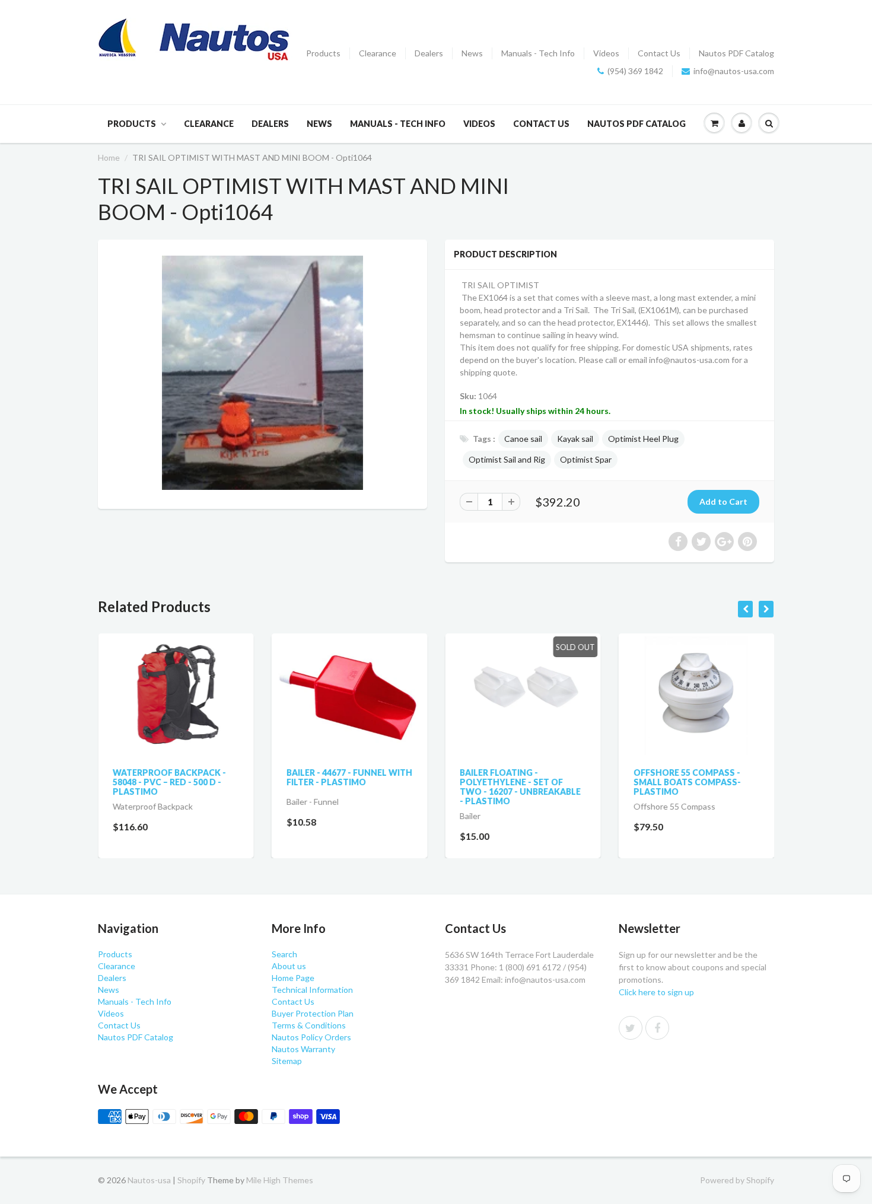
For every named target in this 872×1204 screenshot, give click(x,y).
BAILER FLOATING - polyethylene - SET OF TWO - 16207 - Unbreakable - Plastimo (520, 786)
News (472, 53)
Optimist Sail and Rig (507, 459)
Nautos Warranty (303, 1049)
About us (289, 966)
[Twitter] (630, 1028)
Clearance (377, 53)
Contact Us (659, 53)
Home (109, 157)
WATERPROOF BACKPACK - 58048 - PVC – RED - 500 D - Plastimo (169, 782)
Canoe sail (523, 439)
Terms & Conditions (309, 1025)
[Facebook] (657, 1028)
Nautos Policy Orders (311, 1037)
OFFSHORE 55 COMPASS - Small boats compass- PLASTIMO (687, 782)
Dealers (429, 53)
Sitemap (287, 1061)
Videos (606, 53)
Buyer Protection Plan (313, 1013)
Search (284, 954)
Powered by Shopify (737, 1180)
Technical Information (312, 990)
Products (323, 53)
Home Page (293, 978)
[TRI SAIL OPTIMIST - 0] (262, 372)
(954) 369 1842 (635, 71)
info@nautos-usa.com (733, 71)
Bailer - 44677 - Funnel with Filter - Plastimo (349, 777)
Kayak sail (575, 439)
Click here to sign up (656, 992)
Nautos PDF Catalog (736, 53)
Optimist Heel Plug (643, 439)
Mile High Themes (279, 1180)
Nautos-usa (150, 1180)
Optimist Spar (586, 459)
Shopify (191, 1180)
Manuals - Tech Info (538, 53)
